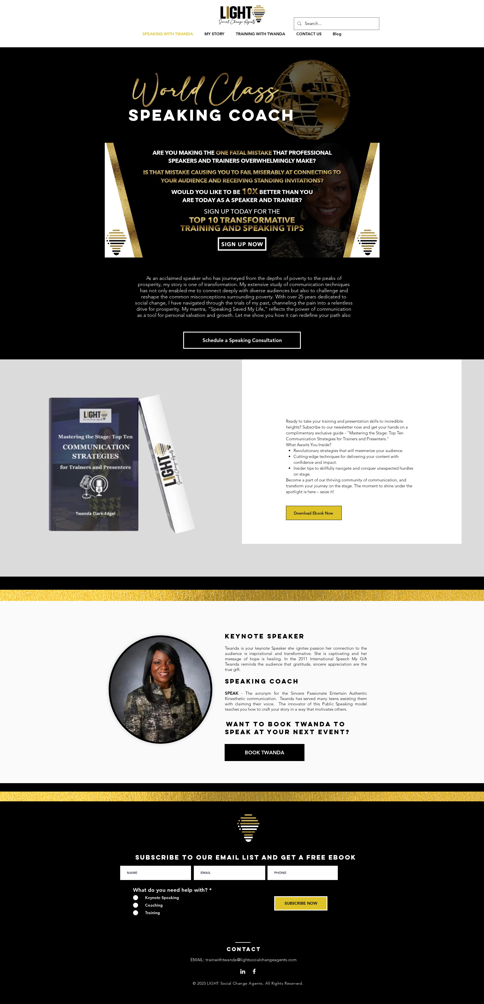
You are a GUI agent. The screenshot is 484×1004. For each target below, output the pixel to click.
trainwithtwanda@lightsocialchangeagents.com (251, 959)
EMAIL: (198, 959)
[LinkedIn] (242, 971)
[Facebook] (254, 971)
